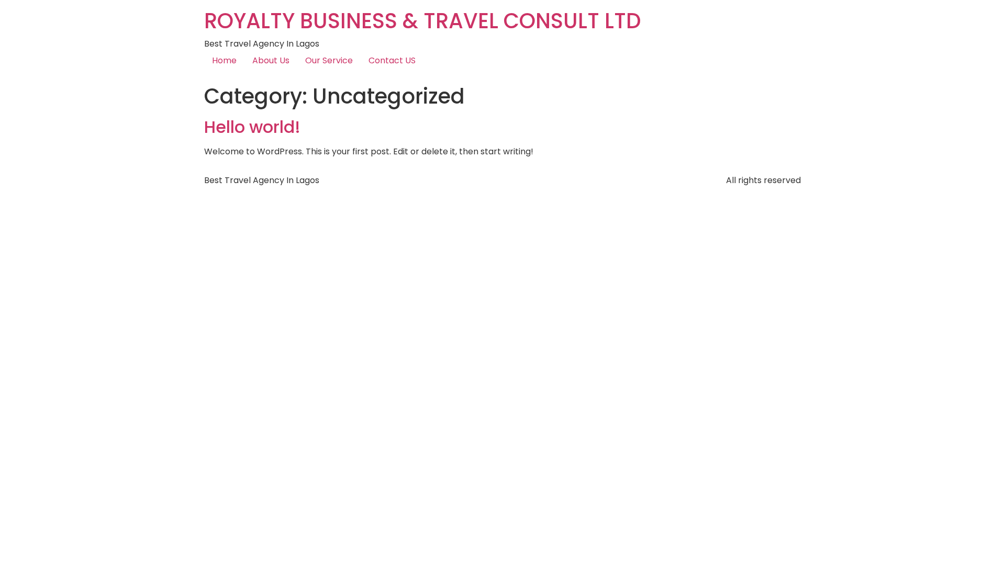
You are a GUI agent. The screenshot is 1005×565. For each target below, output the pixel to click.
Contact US (392, 60)
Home (224, 60)
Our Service (329, 60)
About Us (270, 60)
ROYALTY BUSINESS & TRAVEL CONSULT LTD (422, 21)
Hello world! (252, 127)
